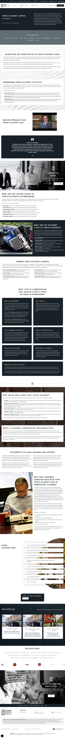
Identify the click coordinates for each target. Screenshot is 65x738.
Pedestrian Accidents (26, 655)
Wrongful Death (43, 657)
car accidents (19, 57)
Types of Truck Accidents (32, 596)
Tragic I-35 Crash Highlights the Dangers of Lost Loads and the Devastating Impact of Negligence (32, 634)
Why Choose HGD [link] (30, 40)
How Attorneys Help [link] (56, 38)
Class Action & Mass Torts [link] (24, 5)
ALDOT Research (55, 94)
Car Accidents (16, 652)
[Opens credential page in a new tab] (6, 664)
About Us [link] (9, 5)
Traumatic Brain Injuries (25, 657)
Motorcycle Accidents (56, 652)
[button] (2, 736)
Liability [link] (37, 38)
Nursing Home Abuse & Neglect (14, 655)
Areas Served (53, 1)
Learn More (26, 598)
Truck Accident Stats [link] (9, 38)
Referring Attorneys (44, 1)
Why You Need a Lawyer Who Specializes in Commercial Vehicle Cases (53, 634)
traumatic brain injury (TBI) (16, 312)
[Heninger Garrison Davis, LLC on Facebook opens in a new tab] (12, 1)
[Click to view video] (47, 122)
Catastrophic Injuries (25, 652)
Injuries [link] (25, 38)
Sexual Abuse (43, 655)
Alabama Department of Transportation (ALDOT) (33, 86)
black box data (57, 62)
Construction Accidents (35, 652)
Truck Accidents (35, 657)
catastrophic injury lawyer (16, 319)
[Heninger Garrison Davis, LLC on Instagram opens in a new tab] (10, 1)
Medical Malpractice (46, 652)
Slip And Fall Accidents (52, 655)
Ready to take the (51, 685)
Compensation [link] (31, 38)
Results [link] (43, 5)
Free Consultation (60, 5)
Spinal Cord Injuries (15, 657)
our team (58, 496)
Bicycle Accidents (8, 652)
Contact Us (51, 695)
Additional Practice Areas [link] (34, 5)
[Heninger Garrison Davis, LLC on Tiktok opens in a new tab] (16, 1)
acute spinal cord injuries (17, 332)
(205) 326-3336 (41, 734)
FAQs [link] (37, 40)
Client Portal (36, 1)
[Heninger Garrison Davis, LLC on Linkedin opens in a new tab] (14, 1)
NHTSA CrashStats (28, 100)
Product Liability (51, 657)
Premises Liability (35, 655)
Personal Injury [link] (14, 5)
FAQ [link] (47, 5)
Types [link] (21, 38)
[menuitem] (10, 1)
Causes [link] (16, 38)
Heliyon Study (37, 97)
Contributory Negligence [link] (46, 38)
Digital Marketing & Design (59, 729)
